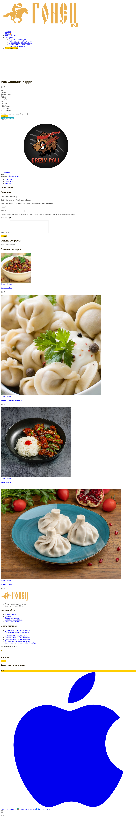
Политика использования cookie (17, 632)
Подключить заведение (17, 39)
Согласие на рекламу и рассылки (17, 641)
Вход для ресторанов (17, 46)
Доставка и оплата (12, 618)
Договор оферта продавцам (19, 44)
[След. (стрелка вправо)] (3, 815)
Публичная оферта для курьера (20, 43)
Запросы (8, 183)
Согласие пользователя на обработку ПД (20, 643)
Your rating (5, 218)
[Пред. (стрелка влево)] (1, 815)
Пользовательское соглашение (16, 634)
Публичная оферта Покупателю (20, 41)
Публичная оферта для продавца (17, 639)
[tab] (70, 180)
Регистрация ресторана (13, 620)
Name (3, 207)
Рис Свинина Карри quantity (11, 114)
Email (3, 211)
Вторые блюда (14, 176)
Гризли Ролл (5, 172)
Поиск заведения (11, 48)
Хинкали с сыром (6, 584)
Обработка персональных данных (17, 630)
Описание (8, 179)
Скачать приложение (12, 622)
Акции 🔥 (8, 34)
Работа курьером (11, 35)
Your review (5, 232)
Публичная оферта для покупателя (18, 637)
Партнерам (9, 37)
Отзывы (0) (9, 181)
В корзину (5, 116)
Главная (8, 32)
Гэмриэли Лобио (6, 288)
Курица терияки (6, 482)
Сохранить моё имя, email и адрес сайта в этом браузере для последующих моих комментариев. (39, 214)
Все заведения (10, 614)
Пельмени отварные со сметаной (11, 400)
